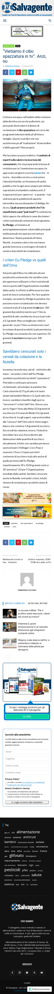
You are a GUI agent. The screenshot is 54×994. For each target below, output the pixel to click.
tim (22, 884)
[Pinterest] (18, 72)
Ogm (31, 865)
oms (14, 527)
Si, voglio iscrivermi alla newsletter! (27, 802)
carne (6, 847)
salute (37, 874)
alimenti (7, 837)
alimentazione (28, 831)
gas (5, 856)
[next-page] (9, 656)
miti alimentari (10, 865)
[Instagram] (19, 972)
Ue (27, 885)
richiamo (8, 875)
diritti (13, 851)
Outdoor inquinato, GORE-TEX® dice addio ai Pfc (39, 561)
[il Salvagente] (27, 8)
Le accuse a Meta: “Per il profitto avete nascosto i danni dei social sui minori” (34, 613)
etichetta (27, 851)
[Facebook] (5, 72)
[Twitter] (12, 72)
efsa (19, 851)
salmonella (25, 875)
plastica (33, 870)
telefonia (9, 884)
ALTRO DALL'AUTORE (37, 603)
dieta (6, 851)
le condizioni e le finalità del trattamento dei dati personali (26, 783)
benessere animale (26, 842)
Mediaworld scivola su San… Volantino (13, 561)
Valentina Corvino (12, 66)
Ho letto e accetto (26, 783)
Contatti (27, 983)
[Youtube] (41, 973)
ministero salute (35, 861)
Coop (32, 846)
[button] (4, 20)
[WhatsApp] (24, 72)
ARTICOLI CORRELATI (15, 603)
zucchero (34, 884)
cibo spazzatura (26, 523)
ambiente (17, 837)
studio (34, 880)
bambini (14, 523)
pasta (37, 865)
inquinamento (12, 860)
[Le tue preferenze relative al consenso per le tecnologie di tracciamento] (39, 989)
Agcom (7, 833)
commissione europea (19, 847)
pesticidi (12, 869)
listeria (24, 861)
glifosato (16, 855)
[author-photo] (27, 586)
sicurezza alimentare (22, 880)
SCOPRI (27, 716)
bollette (40, 842)
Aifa (13, 832)
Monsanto (22, 865)
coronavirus (42, 846)
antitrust (29, 836)
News (18, 46)
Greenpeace (31, 856)
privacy (40, 870)
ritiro (17, 875)
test (17, 884)
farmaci (35, 851)
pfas (25, 870)
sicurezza (8, 880)
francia (43, 851)
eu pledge (39, 523)
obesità (7, 527)
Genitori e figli (8, 46)
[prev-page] (4, 656)
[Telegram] (31, 72)
